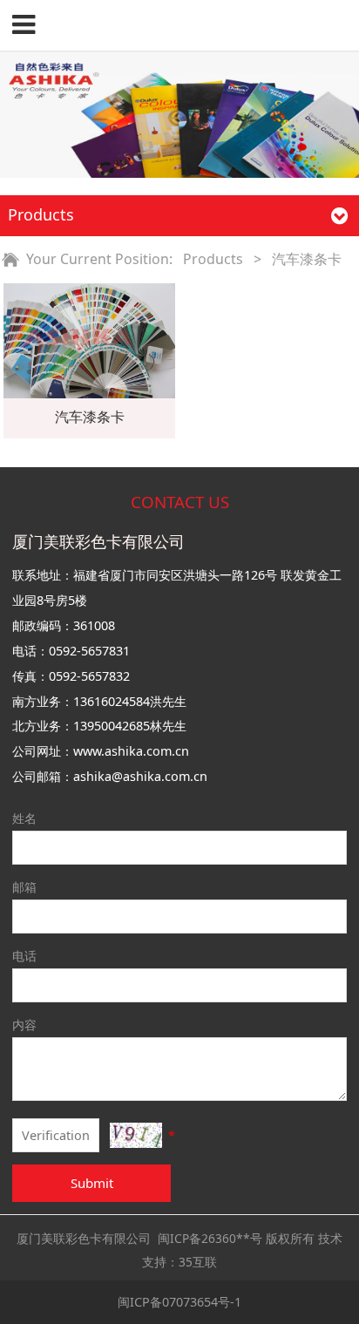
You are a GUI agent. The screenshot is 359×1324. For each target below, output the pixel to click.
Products (211, 258)
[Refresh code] (136, 1135)
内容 (24, 1024)
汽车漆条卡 (90, 416)
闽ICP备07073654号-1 (179, 1301)
